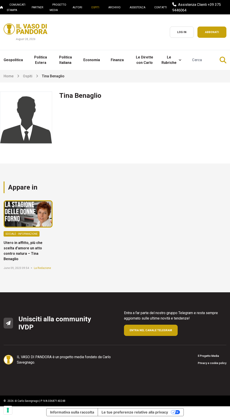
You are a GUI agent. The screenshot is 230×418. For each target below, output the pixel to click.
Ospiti (27, 76)
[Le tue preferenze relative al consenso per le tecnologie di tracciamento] (8, 410)
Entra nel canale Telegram (151, 330)
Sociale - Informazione (21, 233)
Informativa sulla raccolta (72, 412)
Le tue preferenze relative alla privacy (135, 412)
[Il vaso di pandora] (25, 29)
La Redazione (42, 268)
